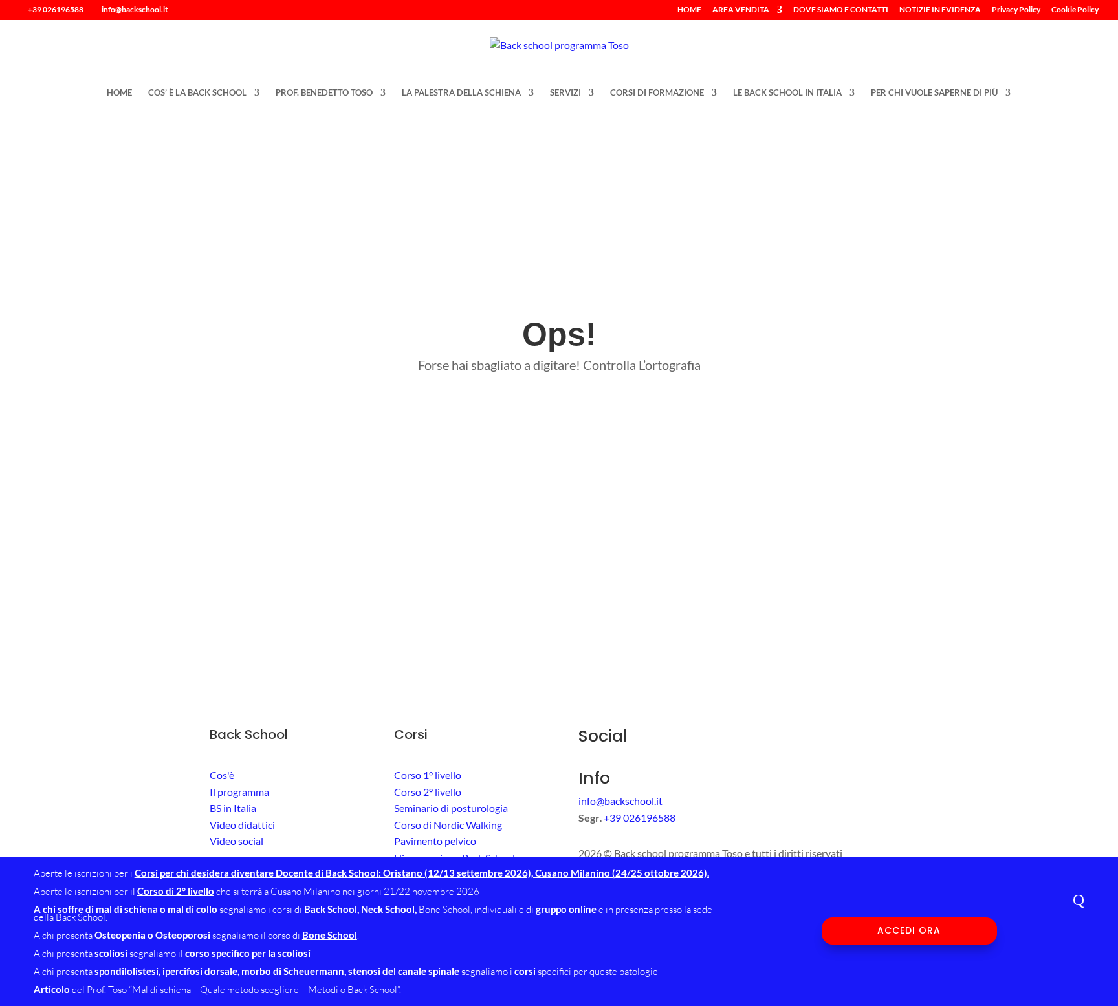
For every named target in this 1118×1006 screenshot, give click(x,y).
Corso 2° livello (427, 792)
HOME (689, 10)
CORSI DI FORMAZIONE (657, 93)
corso (198, 953)
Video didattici (242, 825)
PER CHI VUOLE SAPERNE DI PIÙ (934, 93)
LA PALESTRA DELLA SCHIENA (461, 93)
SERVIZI (565, 93)
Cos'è (222, 775)
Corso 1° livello (427, 775)
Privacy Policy (1016, 10)
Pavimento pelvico (435, 841)
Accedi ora (909, 930)
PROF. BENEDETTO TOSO (324, 93)
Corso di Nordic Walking (448, 825)
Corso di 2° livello (175, 891)
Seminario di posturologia (451, 808)
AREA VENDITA (740, 10)
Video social (236, 841)
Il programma (239, 792)
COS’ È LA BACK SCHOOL (197, 93)
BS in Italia (233, 808)
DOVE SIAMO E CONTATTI (840, 10)
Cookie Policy (1075, 10)
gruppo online (566, 909)
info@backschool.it (620, 801)
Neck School (388, 909)
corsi (525, 971)
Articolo (52, 989)
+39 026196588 (56, 9)
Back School (330, 909)
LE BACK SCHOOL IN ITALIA (787, 93)
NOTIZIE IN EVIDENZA (940, 10)
